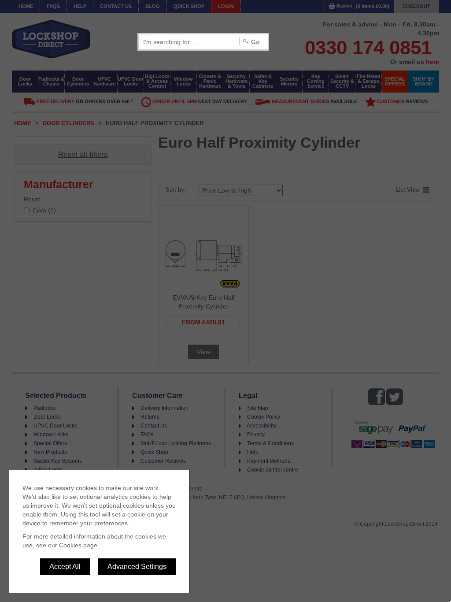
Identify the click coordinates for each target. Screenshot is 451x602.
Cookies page (78, 545)
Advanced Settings (136, 566)
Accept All (65, 566)
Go (255, 41)
